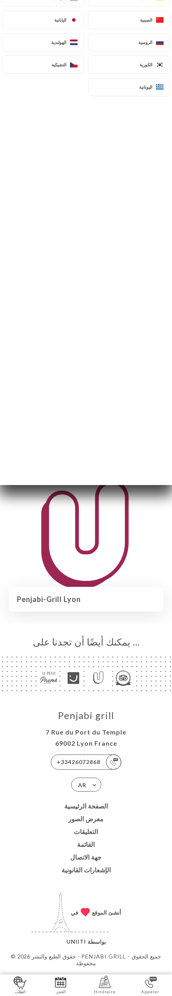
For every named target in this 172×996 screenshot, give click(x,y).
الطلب (20, 991)
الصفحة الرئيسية (86, 806)
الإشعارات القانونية (86, 869)
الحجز (61, 991)
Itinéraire (105, 991)
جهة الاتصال (86, 857)
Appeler (150, 991)
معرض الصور (86, 818)
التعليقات (86, 831)
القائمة (86, 844)
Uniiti (76, 941)
